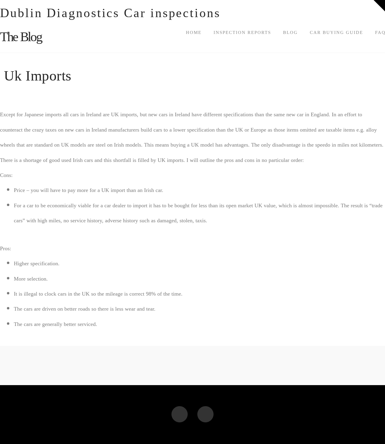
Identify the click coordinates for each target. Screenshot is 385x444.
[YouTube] (205, 414)
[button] (379, 5)
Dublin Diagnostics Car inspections (110, 13)
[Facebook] (179, 414)
